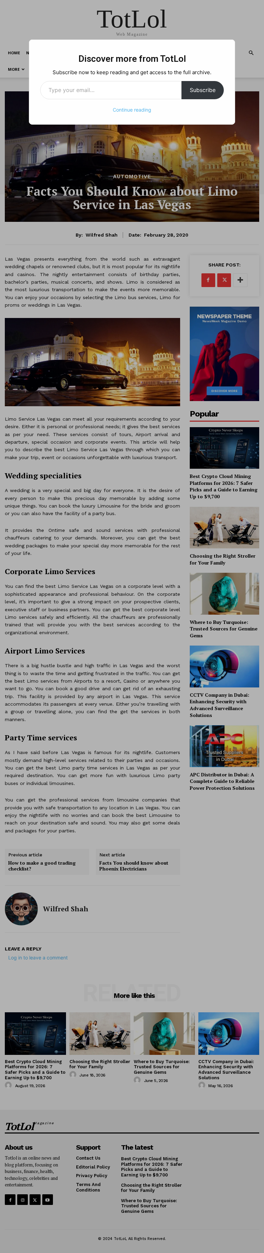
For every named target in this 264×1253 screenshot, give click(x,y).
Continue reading (132, 110)
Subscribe (203, 90)
